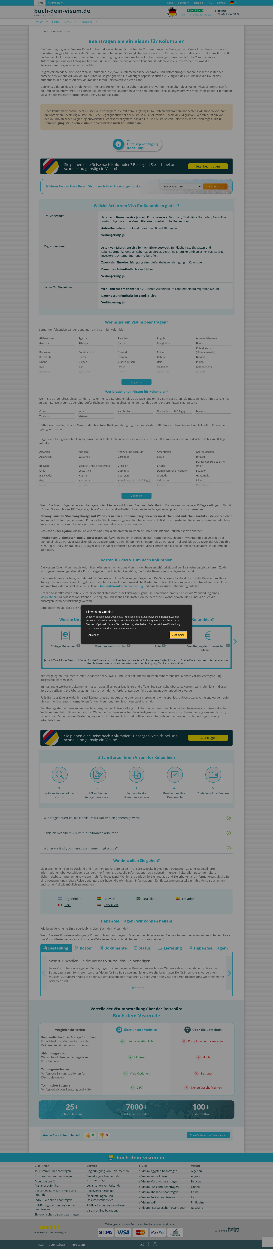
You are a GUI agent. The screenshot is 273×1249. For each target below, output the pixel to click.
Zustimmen (178, 635)
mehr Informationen (125, 628)
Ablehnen (93, 635)
